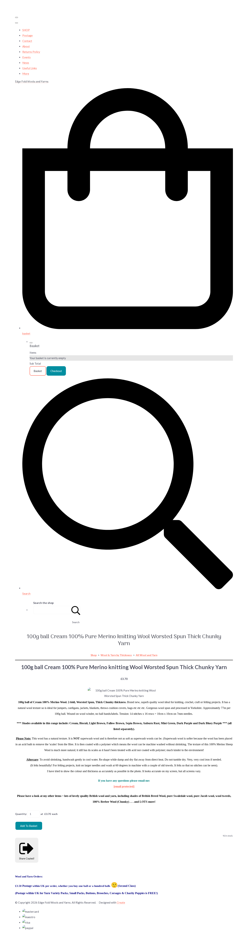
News (25, 62)
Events (26, 57)
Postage (27, 35)
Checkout (56, 371)
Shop (94, 655)
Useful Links (29, 68)
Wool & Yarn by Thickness (116, 655)
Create (121, 902)
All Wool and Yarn (146, 655)
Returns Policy (31, 51)
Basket (38, 371)
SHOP (26, 30)
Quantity (20, 813)
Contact (27, 41)
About (26, 46)
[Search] (75, 610)
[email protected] (124, 786)
